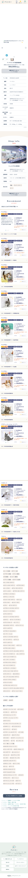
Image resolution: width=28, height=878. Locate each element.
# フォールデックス (8, 749)
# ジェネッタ (6, 755)
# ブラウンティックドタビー (10, 668)
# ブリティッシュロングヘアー (10, 732)
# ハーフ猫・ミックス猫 (9, 743)
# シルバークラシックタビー (10, 679)
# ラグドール (14, 712)
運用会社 (7, 869)
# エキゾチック (7, 735)
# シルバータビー (16, 602)
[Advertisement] (14, 21)
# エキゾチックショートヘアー (10, 746)
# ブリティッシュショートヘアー (11, 717)
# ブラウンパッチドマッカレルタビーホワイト (14, 651)
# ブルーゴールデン (8, 682)
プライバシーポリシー (20, 862)
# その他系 (6, 576)
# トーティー (17, 622)
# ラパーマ (11, 766)
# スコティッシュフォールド (10, 709)
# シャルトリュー (16, 752)
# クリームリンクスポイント (10, 656)
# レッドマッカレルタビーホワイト (11, 676)
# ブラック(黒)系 (7, 579)
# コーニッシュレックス (9, 783)
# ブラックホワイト (8, 614)
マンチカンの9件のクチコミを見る (14, 796)
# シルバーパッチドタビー (9, 611)
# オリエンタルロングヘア (9, 769)
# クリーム (19, 645)
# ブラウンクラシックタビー (10, 662)
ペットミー (3, 800)
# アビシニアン (7, 777)
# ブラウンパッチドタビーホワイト (11, 608)
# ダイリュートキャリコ (9, 596)
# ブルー (5, 605)
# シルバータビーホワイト (9, 599)
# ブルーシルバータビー (17, 691)
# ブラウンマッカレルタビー (10, 631)
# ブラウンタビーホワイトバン (10, 685)
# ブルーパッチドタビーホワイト (11, 636)
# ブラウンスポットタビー (9, 648)
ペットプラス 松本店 (14, 166)
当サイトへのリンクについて (20, 865)
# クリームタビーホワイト (9, 585)
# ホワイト (6, 619)
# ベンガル (21, 732)
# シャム (5, 766)
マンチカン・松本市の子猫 (20, 804)
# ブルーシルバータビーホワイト (11, 671)
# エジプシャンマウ (15, 755)
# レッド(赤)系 (7, 571)
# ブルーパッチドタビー (15, 619)
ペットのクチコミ (20, 859)
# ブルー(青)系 (16, 574)
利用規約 (7, 865)
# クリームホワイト (8, 628)
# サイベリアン (7, 720)
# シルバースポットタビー (9, 645)
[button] (2, 48)
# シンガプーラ (7, 752)
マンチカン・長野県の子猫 (7, 804)
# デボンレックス (7, 763)
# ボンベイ (18, 780)
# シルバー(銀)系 (13, 576)
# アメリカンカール (16, 726)
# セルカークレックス (15, 757)
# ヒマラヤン (6, 740)
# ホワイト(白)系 (16, 579)
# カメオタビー (16, 673)
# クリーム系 (15, 571)
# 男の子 (5, 700)
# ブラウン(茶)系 (7, 574)
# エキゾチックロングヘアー (10, 760)
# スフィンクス (16, 763)
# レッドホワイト (20, 653)
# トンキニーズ (19, 740)
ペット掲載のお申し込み (7, 859)
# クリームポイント (8, 642)
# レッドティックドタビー (9, 659)
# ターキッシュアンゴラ (9, 780)
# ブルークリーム (19, 625)
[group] (14, 48)
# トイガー (6, 757)
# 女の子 (11, 700)
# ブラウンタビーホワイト (18, 591)
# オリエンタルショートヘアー (10, 775)
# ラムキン (21, 775)
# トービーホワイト (8, 639)
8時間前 (15, 229)
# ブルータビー (7, 602)
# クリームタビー (7, 591)
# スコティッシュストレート (17, 737)
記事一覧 (7, 862)
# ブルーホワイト (13, 605)
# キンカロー (6, 737)
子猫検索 (9, 800)
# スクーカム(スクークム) (9, 772)
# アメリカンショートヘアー (10, 715)
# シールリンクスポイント (9, 665)
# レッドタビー (7, 588)
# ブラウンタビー (20, 585)
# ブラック (16, 639)
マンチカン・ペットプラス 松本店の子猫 (10, 805)
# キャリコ (19, 599)
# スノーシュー (15, 777)
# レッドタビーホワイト (9, 582)
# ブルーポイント (7, 673)
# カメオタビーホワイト (9, 625)
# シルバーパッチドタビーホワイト (11, 616)
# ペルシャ (14, 729)
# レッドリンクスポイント (9, 653)
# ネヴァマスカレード (18, 749)
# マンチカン (20, 709)
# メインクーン (7, 729)
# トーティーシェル (8, 633)
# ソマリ (13, 740)
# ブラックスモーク (8, 622)
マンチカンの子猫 (16, 800)
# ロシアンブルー (16, 735)
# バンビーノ (19, 783)
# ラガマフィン (7, 726)
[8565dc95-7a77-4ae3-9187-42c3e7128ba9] (22, 42)
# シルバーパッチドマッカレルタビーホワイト (14, 688)
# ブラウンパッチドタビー (9, 594)
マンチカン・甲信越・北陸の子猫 (9, 802)
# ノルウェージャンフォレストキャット (12, 723)
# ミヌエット (6, 712)
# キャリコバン (7, 691)
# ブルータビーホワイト (17, 588)
